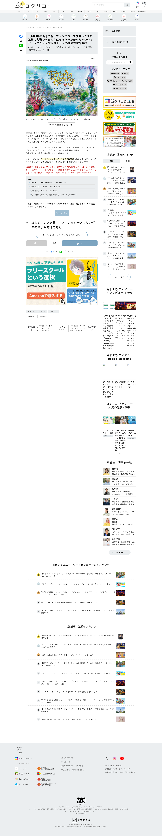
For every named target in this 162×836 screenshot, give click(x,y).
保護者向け (142, 11)
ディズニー (40, 27)
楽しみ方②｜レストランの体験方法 (44, 191)
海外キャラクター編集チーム (38, 60)
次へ (79, 243)
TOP (27, 27)
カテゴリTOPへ (61, 328)
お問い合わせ (109, 766)
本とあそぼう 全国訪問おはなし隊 (73, 770)
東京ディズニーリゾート (54, 27)
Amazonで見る (61, 213)
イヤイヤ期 (128, 81)
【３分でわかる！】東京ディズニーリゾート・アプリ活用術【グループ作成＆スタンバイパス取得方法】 (44, 328)
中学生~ (132, 11)
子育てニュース (114, 81)
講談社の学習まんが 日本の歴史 (72, 766)
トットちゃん (120, 77)
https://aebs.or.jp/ (81, 813)
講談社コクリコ (108, 436)
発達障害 (116, 73)
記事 (33, 27)
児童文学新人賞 (120, 88)
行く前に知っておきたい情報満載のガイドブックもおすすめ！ (54, 195)
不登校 (126, 73)
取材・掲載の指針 (130, 772)
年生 (80, 11)
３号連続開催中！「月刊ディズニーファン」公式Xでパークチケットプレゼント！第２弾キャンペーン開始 (78, 328)
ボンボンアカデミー (68, 758)
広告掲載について (111, 769)
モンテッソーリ (120, 85)
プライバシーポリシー (126, 769)
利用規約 (119, 766)
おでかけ (53, 311)
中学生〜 (31, 316)
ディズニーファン (67, 762)
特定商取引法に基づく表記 (114, 772)
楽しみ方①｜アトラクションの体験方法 (46, 186)
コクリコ (120, 453)
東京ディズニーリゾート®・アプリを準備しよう (49, 182)
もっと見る (119, 277)
